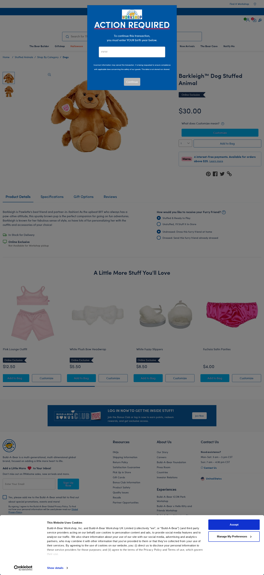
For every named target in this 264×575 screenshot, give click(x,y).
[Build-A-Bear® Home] (132, 14)
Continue (132, 82)
